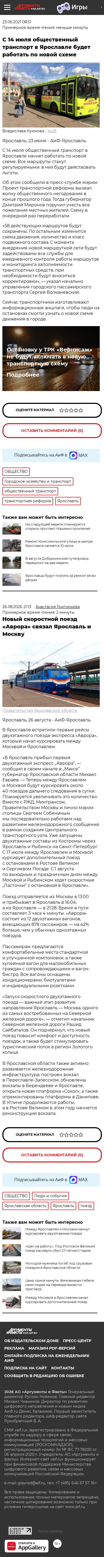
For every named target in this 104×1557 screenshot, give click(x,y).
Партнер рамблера (50, 1531)
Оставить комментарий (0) (52, 430)
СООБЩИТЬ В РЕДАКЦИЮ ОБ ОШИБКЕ (44, 1375)
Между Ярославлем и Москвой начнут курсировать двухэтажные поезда (57, 1231)
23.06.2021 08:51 (16, 22)
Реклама (14, 1348)
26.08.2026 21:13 (16, 606)
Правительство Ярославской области (39, 710)
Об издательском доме (31, 1340)
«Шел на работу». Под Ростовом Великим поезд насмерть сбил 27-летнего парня (60, 1248)
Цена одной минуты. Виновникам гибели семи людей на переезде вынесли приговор (59, 1284)
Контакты (62, 1368)
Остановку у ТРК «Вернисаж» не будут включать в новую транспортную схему (49, 356)
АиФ (52, 131)
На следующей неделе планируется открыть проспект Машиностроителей (57, 526)
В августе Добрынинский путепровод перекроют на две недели (57, 561)
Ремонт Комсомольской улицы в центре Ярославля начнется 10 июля (59, 543)
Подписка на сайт (25, 1368)
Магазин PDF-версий (52, 1348)
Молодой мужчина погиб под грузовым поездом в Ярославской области (58, 1265)
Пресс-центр (77, 1340)
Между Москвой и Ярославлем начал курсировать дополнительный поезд (56, 1300)
